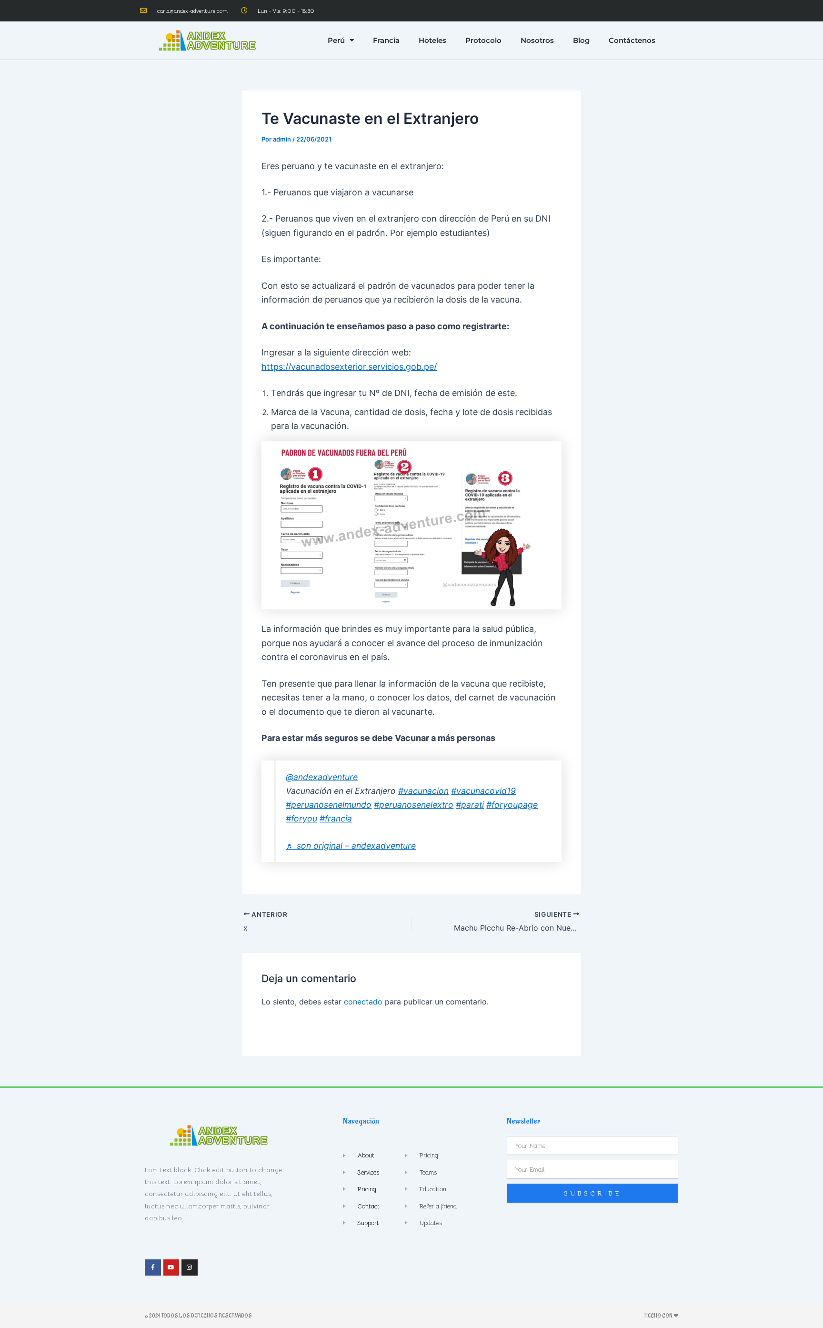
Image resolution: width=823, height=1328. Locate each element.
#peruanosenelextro (413, 805)
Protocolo (483, 40)
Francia (386, 40)
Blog (581, 40)
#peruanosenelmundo (328, 805)
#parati (470, 805)
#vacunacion (423, 791)
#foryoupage (512, 805)
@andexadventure (322, 777)
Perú (336, 40)
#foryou (301, 818)
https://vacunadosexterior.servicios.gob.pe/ (349, 367)
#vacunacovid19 (483, 791)
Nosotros (537, 40)
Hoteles (432, 40)
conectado (363, 1001)
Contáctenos (632, 40)
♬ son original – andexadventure (351, 846)
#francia (336, 818)
